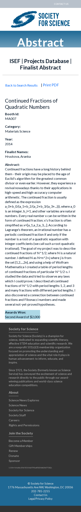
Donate (14, 455)
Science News (18, 405)
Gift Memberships (20, 446)
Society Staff (17, 415)
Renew (13, 450)
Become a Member (21, 441)
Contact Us (40, 495)
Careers (14, 420)
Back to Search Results (21, 85)
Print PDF (51, 85)
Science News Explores (24, 400)
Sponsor (14, 460)
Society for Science (21, 410)
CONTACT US (61, 3)
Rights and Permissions (24, 425)
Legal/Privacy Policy (40, 498)
